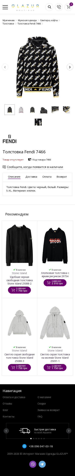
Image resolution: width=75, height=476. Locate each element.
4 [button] (38, 438)
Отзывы (7, 403)
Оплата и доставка (14, 397)
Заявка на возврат (49, 410)
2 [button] (33, 438)
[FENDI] (10, 147)
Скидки (42, 403)
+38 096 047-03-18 (40, 446)
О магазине (44, 397)
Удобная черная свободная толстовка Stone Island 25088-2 (19, 280)
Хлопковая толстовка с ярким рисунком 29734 (55, 274)
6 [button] (44, 438)
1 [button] (31, 438)
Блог (5, 410)
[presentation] (5, 67)
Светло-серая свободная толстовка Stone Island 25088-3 (20, 358)
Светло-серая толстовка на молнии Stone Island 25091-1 (55, 358)
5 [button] (41, 438)
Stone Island (19, 273)
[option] (37, 431)
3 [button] (36, 438)
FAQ (40, 416)
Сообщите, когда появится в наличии (35, 167)
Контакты (8, 416)
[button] (9, 109)
